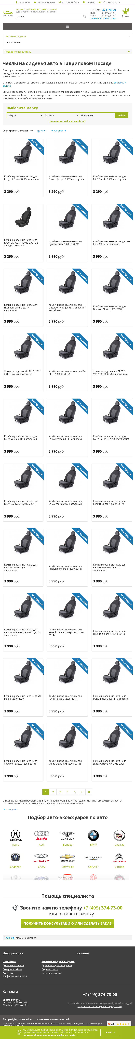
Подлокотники (50, 969)
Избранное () (110, 2)
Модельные (14, 42)
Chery (41, 867)
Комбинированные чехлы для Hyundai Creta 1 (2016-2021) (65, 243)
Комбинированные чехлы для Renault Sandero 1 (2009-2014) (65, 567)
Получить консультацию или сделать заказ (68, 923)
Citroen (119, 867)
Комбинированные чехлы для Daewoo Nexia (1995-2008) (109, 308)
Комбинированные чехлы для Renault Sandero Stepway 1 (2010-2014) (67, 632)
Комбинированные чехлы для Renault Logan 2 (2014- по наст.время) (20, 567)
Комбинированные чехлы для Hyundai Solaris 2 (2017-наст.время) (20, 308)
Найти (121, 115)
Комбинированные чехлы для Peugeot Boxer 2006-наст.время (22, 178)
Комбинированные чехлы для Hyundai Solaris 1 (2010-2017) (109, 632)
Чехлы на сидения (16, 36)
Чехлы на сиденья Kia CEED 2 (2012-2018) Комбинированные (110, 373)
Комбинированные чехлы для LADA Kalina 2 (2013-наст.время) (111, 437)
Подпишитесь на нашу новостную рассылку (100, 1006)
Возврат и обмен (70, 2)
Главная (9, 937)
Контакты (89, 2)
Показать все (65, 877)
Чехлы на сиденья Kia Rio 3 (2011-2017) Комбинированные (22, 373)
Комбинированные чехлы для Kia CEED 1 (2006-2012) (67, 373)
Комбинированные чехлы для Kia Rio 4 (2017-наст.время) (111, 243)
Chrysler (93, 867)
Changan (15, 867)
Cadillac (119, 844)
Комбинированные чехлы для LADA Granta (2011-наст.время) (66, 437)
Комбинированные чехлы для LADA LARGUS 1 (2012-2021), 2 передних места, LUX (21, 243)
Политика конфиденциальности (15, 975)
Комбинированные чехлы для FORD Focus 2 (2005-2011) (65, 697)
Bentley (67, 844)
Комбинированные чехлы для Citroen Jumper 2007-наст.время (66, 178)
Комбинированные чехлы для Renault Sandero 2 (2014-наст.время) (109, 567)
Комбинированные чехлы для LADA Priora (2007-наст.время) (65, 502)
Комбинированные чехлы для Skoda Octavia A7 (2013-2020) (109, 762)
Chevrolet (68, 867)
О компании (23, 2)
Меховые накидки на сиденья (58, 961)
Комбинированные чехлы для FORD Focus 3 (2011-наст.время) (111, 697)
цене (40, 130)
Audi (41, 844)
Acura (15, 844)
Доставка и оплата (45, 2)
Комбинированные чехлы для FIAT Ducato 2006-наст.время (109, 178)
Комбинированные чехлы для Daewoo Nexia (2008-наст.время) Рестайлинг (67, 308)
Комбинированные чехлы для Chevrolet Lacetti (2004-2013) (20, 762)
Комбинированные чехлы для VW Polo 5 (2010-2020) (22, 697)
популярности (58, 130)
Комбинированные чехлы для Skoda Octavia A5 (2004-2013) (65, 762)
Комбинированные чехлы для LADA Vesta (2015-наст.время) (21, 437)
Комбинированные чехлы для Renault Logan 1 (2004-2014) (109, 502)
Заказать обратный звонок (103, 18)
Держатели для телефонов (57, 965)
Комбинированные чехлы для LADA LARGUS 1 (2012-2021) (20, 502)
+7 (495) (103, 9)
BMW (93, 844)
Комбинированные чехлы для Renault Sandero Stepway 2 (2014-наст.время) (22, 632)
